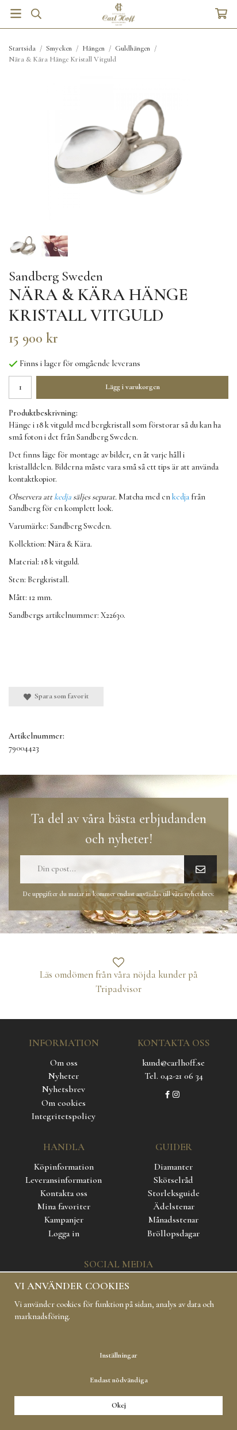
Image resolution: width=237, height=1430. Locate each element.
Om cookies (63, 1103)
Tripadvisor (118, 989)
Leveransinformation (63, 1180)
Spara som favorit (60, 696)
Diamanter (173, 1167)
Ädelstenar (173, 1206)
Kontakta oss (63, 1193)
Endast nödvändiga (119, 1380)
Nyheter (63, 1076)
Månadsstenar (173, 1219)
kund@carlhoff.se (173, 1062)
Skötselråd (173, 1180)
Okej (119, 1405)
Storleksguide (174, 1193)
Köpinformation (64, 1167)
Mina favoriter (63, 1206)
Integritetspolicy (63, 1116)
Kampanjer (63, 1219)
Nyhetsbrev (63, 1089)
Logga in (63, 1233)
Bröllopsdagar (173, 1233)
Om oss (64, 1062)
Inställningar (118, 1355)
